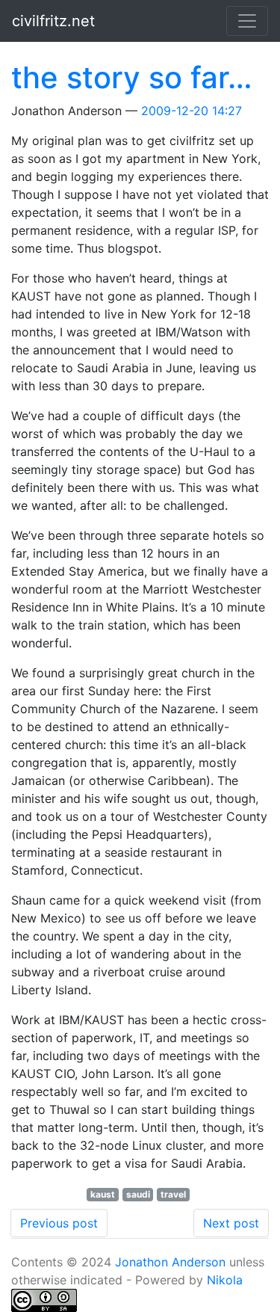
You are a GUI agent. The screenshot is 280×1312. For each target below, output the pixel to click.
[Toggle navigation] (247, 21)
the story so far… (131, 77)
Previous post (59, 1223)
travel (173, 1194)
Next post (231, 1223)
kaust (102, 1194)
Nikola (225, 1279)
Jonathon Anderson (170, 1261)
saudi (138, 1194)
